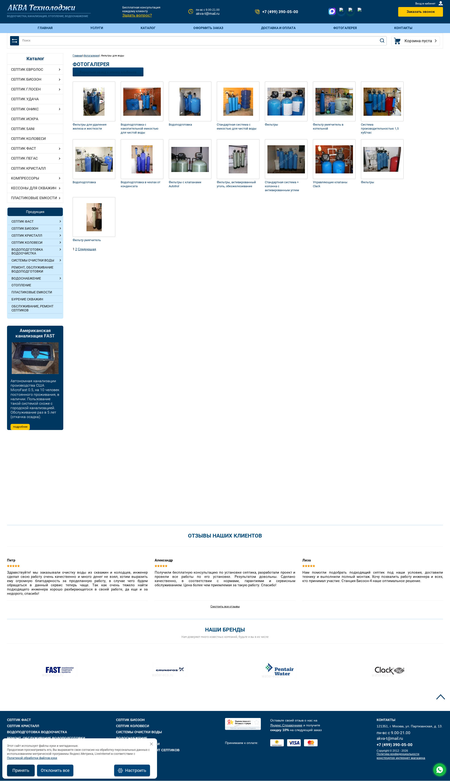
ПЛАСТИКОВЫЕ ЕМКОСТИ (34, 198)
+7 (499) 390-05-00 (280, 11)
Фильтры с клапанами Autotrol (185, 184)
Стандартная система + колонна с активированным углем (282, 186)
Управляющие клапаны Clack (330, 184)
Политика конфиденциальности (398, 754)
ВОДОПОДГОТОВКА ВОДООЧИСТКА (37, 732)
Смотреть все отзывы (225, 606)
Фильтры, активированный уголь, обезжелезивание (236, 184)
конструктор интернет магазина (401, 758)
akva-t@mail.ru (207, 13)
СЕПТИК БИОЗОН (26, 79)
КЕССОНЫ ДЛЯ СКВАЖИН (33, 188)
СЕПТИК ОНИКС (25, 109)
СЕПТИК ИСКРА (24, 119)
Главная (77, 55)
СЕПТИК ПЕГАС (24, 158)
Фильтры (271, 124)
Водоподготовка (180, 124)
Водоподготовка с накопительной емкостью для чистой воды (139, 128)
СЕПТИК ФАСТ (23, 148)
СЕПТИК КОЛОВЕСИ (28, 138)
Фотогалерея (91, 55)
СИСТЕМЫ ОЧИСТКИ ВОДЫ (139, 732)
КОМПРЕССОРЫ (25, 178)
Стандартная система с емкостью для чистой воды (236, 126)
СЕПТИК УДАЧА (25, 99)
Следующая (87, 249)
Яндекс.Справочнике (286, 725)
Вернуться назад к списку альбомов (108, 72)
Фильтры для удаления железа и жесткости (89, 126)
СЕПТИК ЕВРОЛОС (27, 69)
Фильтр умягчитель (87, 240)
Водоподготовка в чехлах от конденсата (140, 184)
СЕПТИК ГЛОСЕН (26, 89)
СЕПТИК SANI (22, 129)
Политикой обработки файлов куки (32, 758)
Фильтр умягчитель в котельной (328, 126)
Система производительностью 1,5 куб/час (380, 128)
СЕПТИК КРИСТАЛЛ (28, 168)
